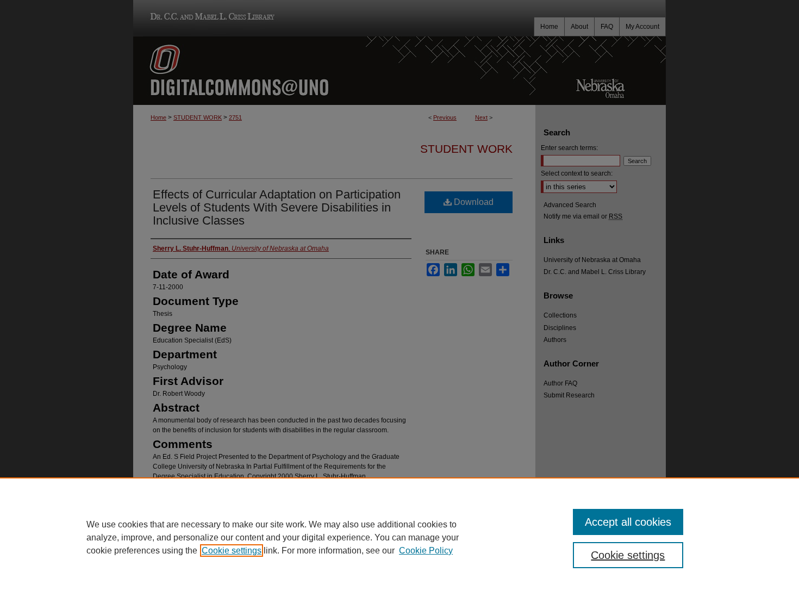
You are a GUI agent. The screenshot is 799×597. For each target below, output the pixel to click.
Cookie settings (231, 550)
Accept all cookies (628, 522)
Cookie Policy (426, 550)
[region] (399, 537)
